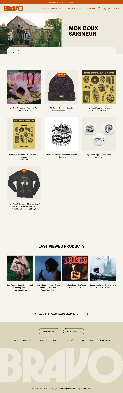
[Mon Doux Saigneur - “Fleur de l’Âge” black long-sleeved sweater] (24, 183)
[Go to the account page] (104, 8)
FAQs (15, 340)
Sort (13, 52)
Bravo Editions (72, 331)
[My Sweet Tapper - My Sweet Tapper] (61, 134)
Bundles (80, 8)
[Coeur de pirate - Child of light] (103, 268)
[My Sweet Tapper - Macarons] (99, 134)
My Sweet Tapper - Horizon (99, 108)
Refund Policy (87, 340)
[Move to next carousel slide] (117, 268)
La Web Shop (85, 388)
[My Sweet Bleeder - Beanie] (61, 87)
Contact (56, 340)
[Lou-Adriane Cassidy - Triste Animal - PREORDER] (48, 268)
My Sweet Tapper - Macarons (99, 155)
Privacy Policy (104, 340)
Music (53, 8)
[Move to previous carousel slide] (5, 268)
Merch (61, 8)
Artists (44, 8)
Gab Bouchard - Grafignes (75, 285)
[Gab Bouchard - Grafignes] (75, 268)
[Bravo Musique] (13, 8)
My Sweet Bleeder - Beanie (61, 108)
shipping (26, 340)
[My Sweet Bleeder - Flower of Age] (24, 87)
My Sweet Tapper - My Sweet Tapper (61, 155)
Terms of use (70, 340)
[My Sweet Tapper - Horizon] (99, 87)
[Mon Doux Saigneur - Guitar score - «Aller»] (24, 134)
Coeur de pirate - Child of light (103, 285)
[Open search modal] (99, 8)
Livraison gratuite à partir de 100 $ (60, 2)
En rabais (72, 8)
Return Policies (41, 340)
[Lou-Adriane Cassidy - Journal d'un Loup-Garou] (20, 268)
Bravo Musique (48, 331)
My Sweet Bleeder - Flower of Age (24, 108)
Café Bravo (90, 8)
